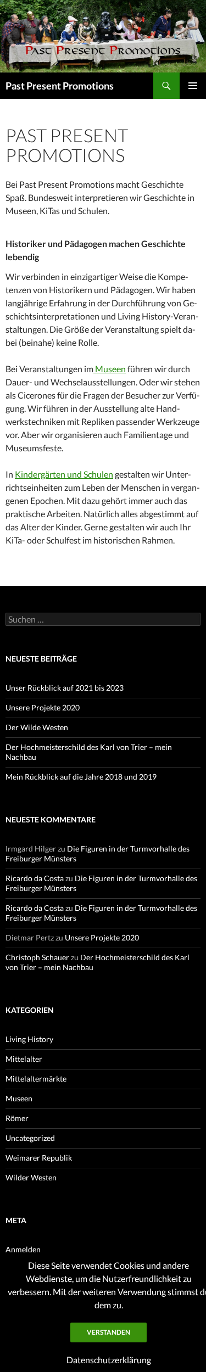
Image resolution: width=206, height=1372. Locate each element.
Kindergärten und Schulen (64, 474)
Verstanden (108, 1332)
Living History (29, 1039)
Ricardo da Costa (34, 878)
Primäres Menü (193, 85)
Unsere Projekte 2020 (42, 707)
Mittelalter (23, 1058)
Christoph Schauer (37, 957)
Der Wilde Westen (36, 727)
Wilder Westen (31, 1177)
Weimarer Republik (38, 1157)
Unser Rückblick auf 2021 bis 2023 (64, 687)
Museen (109, 368)
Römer (17, 1118)
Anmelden (23, 1249)
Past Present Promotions (59, 86)
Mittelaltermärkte (35, 1078)
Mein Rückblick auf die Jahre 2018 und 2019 (81, 776)
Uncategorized (30, 1138)
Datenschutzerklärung (108, 1359)
